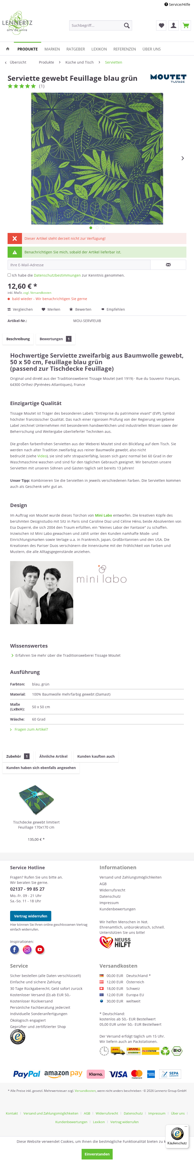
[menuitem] (100, 25)
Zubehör (17, 756)
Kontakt (12, 1113)
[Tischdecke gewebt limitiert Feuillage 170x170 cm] (36, 799)
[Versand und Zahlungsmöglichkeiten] (97, 1074)
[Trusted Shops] (17, 1036)
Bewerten (83, 309)
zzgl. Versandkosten (37, 292)
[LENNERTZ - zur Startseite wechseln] (17, 23)
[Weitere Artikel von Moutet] (168, 83)
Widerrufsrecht (112, 890)
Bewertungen (55, 338)
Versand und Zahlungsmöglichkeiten (131, 877)
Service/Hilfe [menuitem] (179, 4)
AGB (103, 883)
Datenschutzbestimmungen (57, 275)
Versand (113, 1036)
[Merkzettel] (161, 25)
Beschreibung (18, 338)
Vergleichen (22, 309)
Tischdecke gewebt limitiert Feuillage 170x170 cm (36, 825)
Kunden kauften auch (96, 756)
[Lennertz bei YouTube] (40, 950)
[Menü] (186, 1128)
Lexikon (99, 1122)
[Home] (8, 48)
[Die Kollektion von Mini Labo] (97, 592)
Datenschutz (110, 896)
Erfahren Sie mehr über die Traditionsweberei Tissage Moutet (67, 655)
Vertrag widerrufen (30, 916)
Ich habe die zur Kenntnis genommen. (68, 275)
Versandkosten (85, 1091)
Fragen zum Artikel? (31, 729)
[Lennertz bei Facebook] (16, 950)
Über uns (178, 1113)
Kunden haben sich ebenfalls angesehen (41, 767)
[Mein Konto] (173, 25)
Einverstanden (97, 1154)
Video (42, 456)
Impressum (109, 902)
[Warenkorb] (186, 25)
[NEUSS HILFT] (115, 942)
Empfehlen (115, 309)
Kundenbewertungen (118, 909)
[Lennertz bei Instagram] (29, 950)
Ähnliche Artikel (53, 756)
